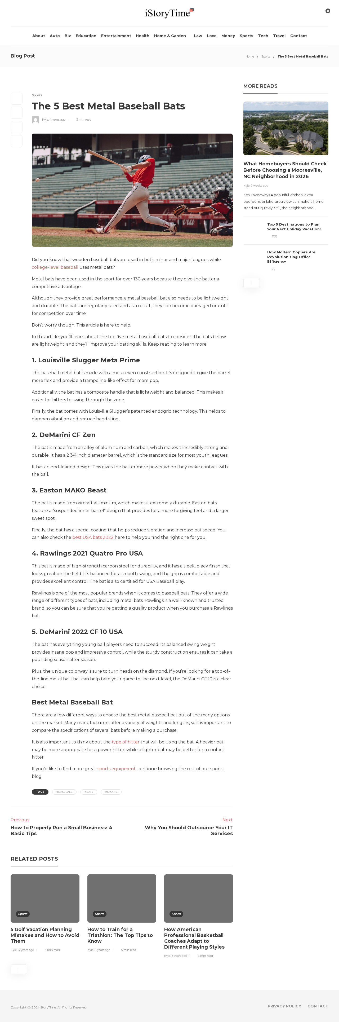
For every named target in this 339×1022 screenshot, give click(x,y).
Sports (246, 35)
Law (198, 35)
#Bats (88, 792)
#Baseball (64, 792)
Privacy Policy (284, 1006)
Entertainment (116, 35)
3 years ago (179, 956)
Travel (279, 35)
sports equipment (116, 768)
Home (250, 56)
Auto (55, 35)
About (38, 35)
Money (228, 35)
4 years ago (57, 119)
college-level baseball (55, 267)
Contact (298, 35)
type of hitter (126, 742)
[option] (45, 914)
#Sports (111, 792)
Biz (68, 35)
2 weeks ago (259, 185)
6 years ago (102, 950)
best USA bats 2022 (93, 537)
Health (142, 35)
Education (86, 35)
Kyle (45, 119)
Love (212, 35)
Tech (263, 35)
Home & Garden (170, 35)
